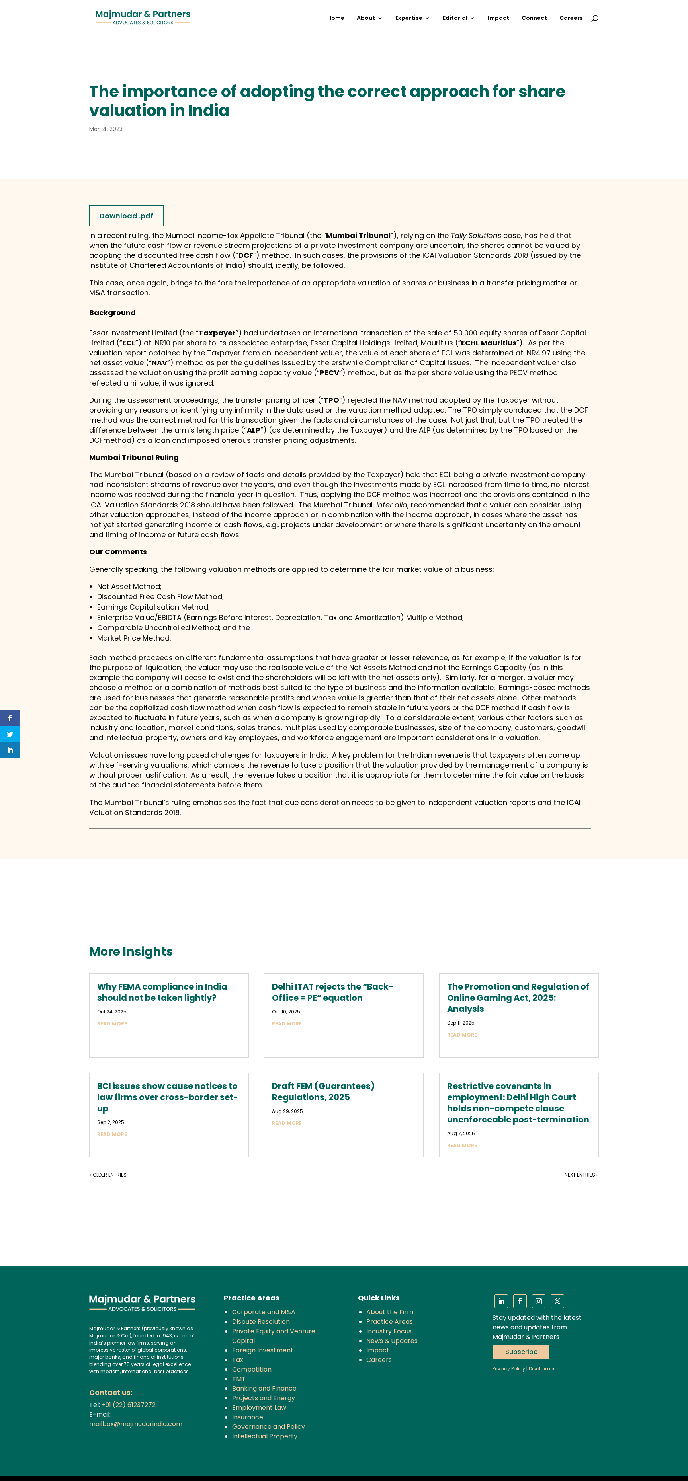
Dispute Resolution (261, 1321)
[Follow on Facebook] (520, 1301)
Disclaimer (542, 1368)
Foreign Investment (262, 1350)
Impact (498, 18)
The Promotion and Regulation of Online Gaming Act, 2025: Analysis (518, 998)
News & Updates (392, 1340)
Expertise (408, 18)
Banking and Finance (264, 1388)
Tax (237, 1359)
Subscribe (521, 1351)
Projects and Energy (263, 1398)
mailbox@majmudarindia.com (135, 1423)
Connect (534, 18)
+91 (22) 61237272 (129, 1404)
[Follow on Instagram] (538, 1301)
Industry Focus (389, 1331)
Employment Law (259, 1407)
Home (335, 18)
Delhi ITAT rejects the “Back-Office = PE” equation (332, 992)
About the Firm (389, 1312)
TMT (239, 1379)
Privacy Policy (509, 1368)
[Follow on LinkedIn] (501, 1301)
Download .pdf (126, 216)
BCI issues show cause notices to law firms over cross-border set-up (167, 1097)
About (366, 18)
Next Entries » (582, 1174)
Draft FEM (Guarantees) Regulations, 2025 (323, 1091)
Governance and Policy (268, 1426)
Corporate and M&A (263, 1312)
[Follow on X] (557, 1301)
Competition (252, 1369)
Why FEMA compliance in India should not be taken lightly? (162, 992)
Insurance (247, 1417)
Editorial (455, 18)
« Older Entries (108, 1174)
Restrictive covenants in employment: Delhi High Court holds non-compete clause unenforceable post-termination (518, 1102)
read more (112, 1023)
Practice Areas (389, 1321)
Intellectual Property (264, 1436)
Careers (571, 18)
